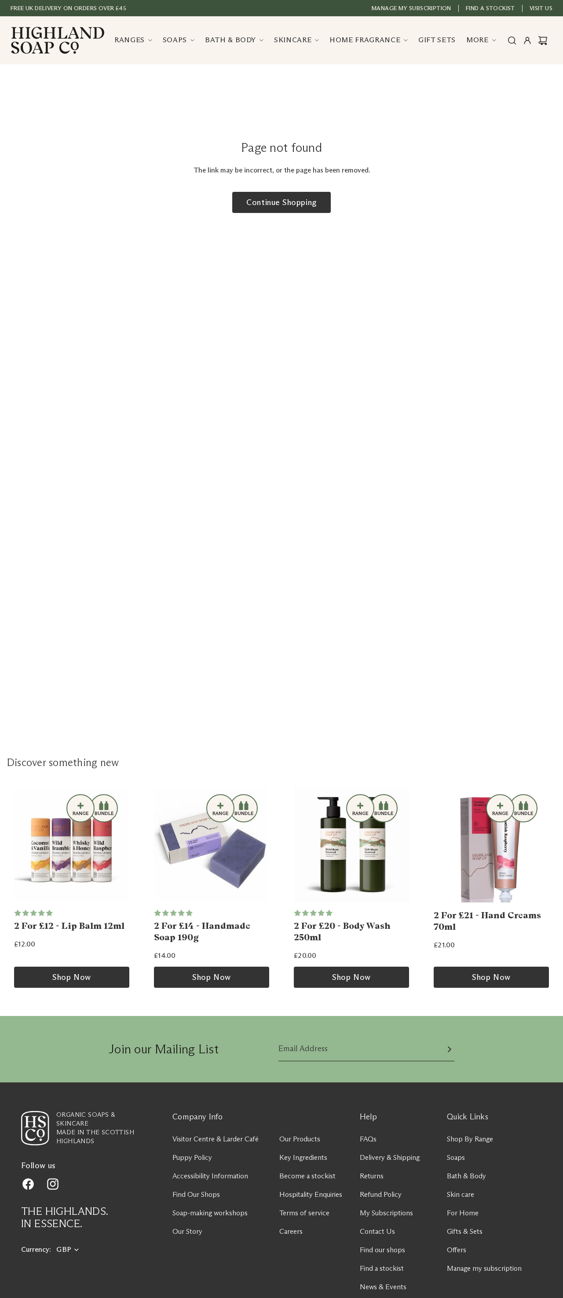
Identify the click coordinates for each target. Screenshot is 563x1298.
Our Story (187, 1231)
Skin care (460, 1194)
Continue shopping (281, 202)
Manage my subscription (411, 7)
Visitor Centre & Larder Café (215, 1139)
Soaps (456, 1157)
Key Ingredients (303, 1157)
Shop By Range (470, 1139)
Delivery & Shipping (390, 1157)
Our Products (299, 1139)
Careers (291, 1231)
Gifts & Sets (465, 1231)
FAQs (368, 1139)
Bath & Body (466, 1176)
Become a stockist (307, 1176)
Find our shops (382, 1250)
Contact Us (377, 1231)
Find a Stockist (490, 7)
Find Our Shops (196, 1194)
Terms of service (304, 1213)
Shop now (71, 977)
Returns (372, 1176)
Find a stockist (382, 1268)
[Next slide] (119, 844)
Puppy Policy (192, 1157)
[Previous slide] (23, 844)
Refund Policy (381, 1194)
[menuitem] (481, 40)
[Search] (512, 40)
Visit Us (541, 7)
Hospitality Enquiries (310, 1194)
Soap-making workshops (210, 1213)
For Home (463, 1213)
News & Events (383, 1287)
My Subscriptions (386, 1213)
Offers (456, 1250)
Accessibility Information (210, 1176)
